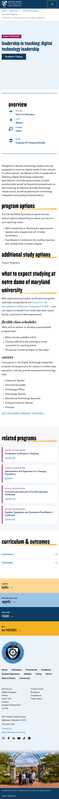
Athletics (28, 674)
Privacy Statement (9, 796)
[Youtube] (18, 739)
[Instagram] (3, 739)
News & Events (8, 678)
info (7, 587)
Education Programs (9, 14)
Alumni (49, 674)
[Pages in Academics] (19, 11)
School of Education (31, 11)
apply (9, 602)
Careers (5, 702)
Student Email (37, 689)
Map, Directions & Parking (13, 732)
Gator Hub (6, 699)
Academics (13, 11)
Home (4, 11)
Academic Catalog (14, 57)
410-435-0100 (8, 724)
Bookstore (35, 692)
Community (24, 678)
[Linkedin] (13, 739)
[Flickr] (29, 739)
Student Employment (11, 705)
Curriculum (7, 554)
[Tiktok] (24, 739)
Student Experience (11, 674)
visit (8, 616)
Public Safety (36, 699)
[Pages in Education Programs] (19, 14)
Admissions (16, 670)
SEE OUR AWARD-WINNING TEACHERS (22, 414)
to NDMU (12, 630)
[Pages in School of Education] (40, 11)
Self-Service (7, 689)
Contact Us (7, 729)
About (4, 670)
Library (5, 695)
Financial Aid (31, 670)
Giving (39, 674)
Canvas (5, 708)
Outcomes (7, 563)
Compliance (36, 695)
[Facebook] (8, 739)
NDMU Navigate (9, 692)
